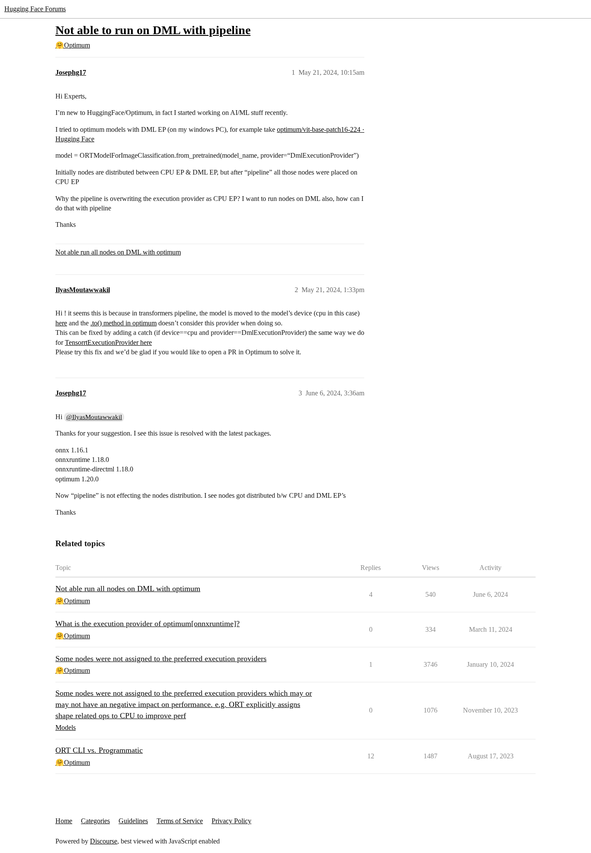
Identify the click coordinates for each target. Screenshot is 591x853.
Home (63, 820)
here (61, 323)
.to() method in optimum (123, 323)
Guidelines (133, 820)
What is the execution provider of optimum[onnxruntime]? (147, 623)
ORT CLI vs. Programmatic (99, 750)
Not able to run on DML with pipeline (153, 30)
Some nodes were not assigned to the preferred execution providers (161, 658)
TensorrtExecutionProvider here (108, 342)
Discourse (103, 841)
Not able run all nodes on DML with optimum (118, 252)
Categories (95, 820)
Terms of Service (180, 820)
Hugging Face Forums (35, 9)
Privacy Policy (231, 820)
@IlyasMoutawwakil (94, 417)
